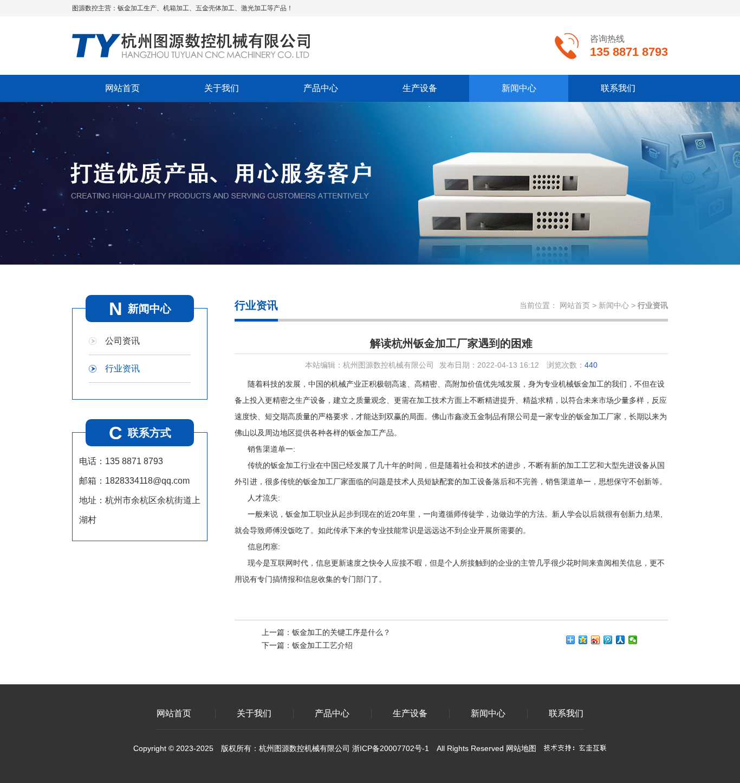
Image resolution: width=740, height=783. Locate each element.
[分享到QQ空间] (583, 640)
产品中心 (320, 88)
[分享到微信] (633, 640)
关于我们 (221, 88)
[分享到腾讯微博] (608, 640)
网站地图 (521, 748)
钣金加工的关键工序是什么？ (341, 632)
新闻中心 (519, 88)
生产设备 (420, 88)
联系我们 (618, 88)
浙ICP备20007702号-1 (390, 748)
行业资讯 (122, 368)
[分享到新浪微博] (595, 640)
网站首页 (122, 88)
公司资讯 (122, 340)
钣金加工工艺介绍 (322, 645)
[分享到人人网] (620, 640)
